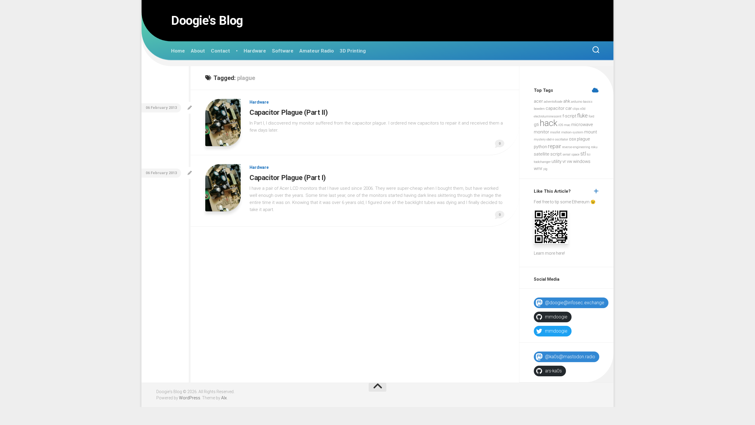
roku (594, 147)
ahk (566, 101)
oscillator (561, 139)
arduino (576, 102)
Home (178, 51)
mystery (540, 139)
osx (572, 139)
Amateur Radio (316, 51)
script (556, 154)
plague (583, 139)
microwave (582, 124)
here (560, 253)
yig (545, 169)
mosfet (555, 132)
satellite (541, 154)
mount (590, 132)
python (540, 146)
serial (566, 154)
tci (588, 154)
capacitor (555, 108)
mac (567, 125)
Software (282, 51)
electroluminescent (548, 116)
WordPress (189, 397)
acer (538, 101)
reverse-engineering (576, 147)
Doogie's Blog (207, 20)
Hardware (255, 51)
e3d (582, 109)
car (568, 108)
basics (587, 102)
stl (583, 154)
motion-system (572, 132)
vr (564, 161)
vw (569, 161)
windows (581, 161)
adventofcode (553, 102)
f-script (569, 116)
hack (548, 123)
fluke (582, 115)
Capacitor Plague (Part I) (288, 178)
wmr (538, 168)
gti (536, 124)
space (575, 154)
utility (557, 161)
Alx (224, 397)
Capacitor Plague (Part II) (289, 112)
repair (554, 146)
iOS (560, 125)
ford (591, 116)
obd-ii (550, 139)
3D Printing (353, 51)
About (198, 51)
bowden (539, 109)
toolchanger (542, 162)
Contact (220, 51)
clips (576, 109)
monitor (541, 132)
